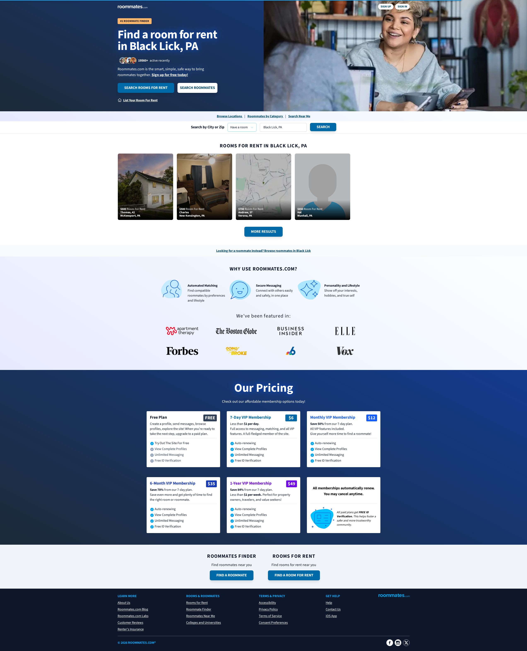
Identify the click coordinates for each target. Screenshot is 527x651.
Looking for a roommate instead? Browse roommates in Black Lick (263, 251)
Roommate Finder (198, 609)
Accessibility (267, 602)
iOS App (331, 616)
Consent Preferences (273, 622)
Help (329, 602)
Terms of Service (270, 616)
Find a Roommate (231, 575)
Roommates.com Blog (133, 609)
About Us (124, 602)
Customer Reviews (130, 622)
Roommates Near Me (200, 616)
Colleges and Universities (203, 622)
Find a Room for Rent (294, 575)
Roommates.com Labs (133, 616)
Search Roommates (197, 87)
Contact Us (333, 609)
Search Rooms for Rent (146, 87)
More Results (263, 231)
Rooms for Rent (197, 602)
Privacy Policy (268, 609)
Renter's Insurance (131, 629)
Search (323, 127)
